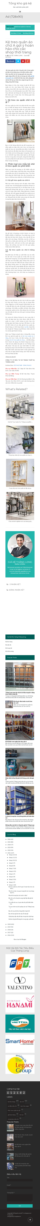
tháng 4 (11, 876)
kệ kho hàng (11, 1101)
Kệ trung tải (8, 648)
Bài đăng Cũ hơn (16, 33)
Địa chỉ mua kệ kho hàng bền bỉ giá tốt (19, 911)
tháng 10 (11, 860)
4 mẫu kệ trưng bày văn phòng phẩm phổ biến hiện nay (23, 1165)
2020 (9, 924)
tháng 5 (11, 874)
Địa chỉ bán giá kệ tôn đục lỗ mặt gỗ (18, 913)
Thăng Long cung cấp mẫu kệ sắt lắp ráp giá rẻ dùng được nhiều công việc (24, 1127)
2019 (9, 927)
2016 (9, 935)
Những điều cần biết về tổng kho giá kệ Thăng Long (19, 825)
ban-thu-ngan (25, 1106)
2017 (9, 932)
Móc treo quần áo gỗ (14, 1110)
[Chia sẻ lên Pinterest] (23, 61)
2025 (9, 842)
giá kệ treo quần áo (20, 26)
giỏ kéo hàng (12, 1115)
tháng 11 (11, 857)
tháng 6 (11, 871)
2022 (9, 850)
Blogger (24, 939)
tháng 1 (11, 885)
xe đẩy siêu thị (12, 1106)
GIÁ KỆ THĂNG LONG (16, 55)
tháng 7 (11, 868)
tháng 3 (11, 879)
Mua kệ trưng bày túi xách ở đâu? (18, 895)
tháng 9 (11, 863)
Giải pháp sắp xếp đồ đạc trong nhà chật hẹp (21, 916)
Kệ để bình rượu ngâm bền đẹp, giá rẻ (16, 741)
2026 (9, 839)
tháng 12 (11, 855)
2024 (9, 844)
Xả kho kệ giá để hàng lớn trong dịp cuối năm (21, 919)
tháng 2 (11, 882)
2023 (9, 847)
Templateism (17, 1216)
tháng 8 (11, 866)
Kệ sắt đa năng (9, 651)
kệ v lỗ (22, 1101)
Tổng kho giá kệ (20, 3)
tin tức (22, 1115)
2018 (9, 930)
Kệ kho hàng (8, 641)
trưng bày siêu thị (13, 1119)
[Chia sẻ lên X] (18, 61)
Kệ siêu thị (8, 645)
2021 (9, 853)
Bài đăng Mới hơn (28, 33)
